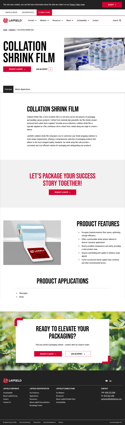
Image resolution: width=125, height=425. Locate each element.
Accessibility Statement (49, 422)
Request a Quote (16, 69)
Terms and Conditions (25, 422)
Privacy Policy (74, 4)
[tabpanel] (62, 202)
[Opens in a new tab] (107, 381)
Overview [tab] (8, 89)
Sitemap (61, 422)
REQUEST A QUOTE (61, 192)
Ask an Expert (42, 69)
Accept (111, 5)
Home (5, 30)
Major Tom (119, 422)
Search (116, 20)
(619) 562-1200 (109, 396)
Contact (104, 389)
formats (12, 30)
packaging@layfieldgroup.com (111, 399)
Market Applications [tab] (22, 89)
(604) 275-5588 (110, 393)
